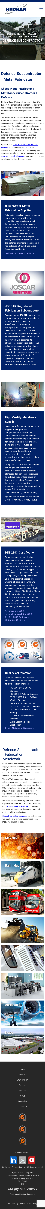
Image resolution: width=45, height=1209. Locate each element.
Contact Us (22, 1106)
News (22, 1096)
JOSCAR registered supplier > (19, 253)
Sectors (22, 1090)
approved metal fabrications (13, 156)
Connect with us (22, 1152)
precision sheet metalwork (16, 806)
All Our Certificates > (15, 620)
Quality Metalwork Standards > (19, 728)
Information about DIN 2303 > (19, 614)
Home (22, 1069)
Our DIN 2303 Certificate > (18, 617)
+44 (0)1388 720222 (22, 1189)
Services (22, 1085)
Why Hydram (22, 1080)
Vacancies (22, 1101)
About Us (22, 1074)
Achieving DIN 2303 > (15, 611)
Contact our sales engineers (14, 816)
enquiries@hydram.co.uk (25, 1194)
